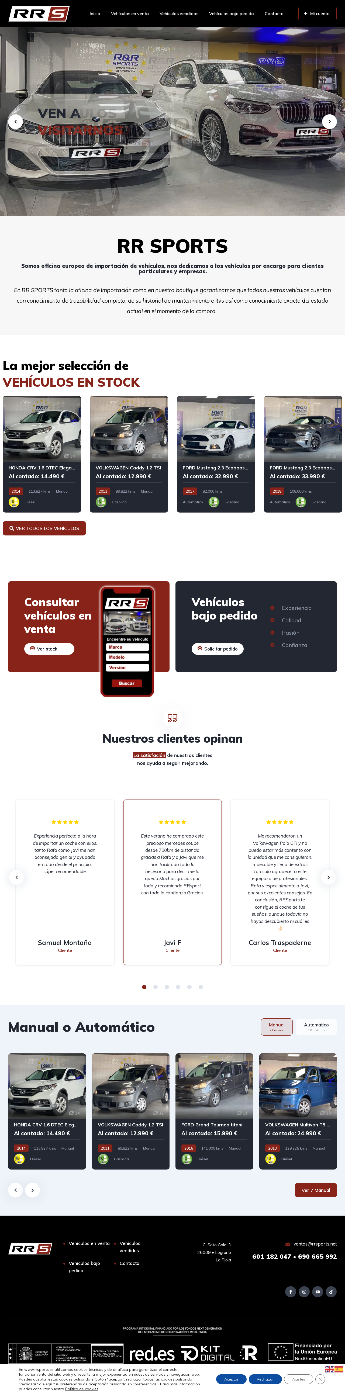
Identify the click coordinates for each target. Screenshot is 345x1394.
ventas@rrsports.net (314, 1244)
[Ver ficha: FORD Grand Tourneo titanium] (214, 1111)
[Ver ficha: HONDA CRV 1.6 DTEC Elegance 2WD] (42, 454)
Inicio (95, 13)
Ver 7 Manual (316, 1190)
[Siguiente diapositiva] (32, 1190)
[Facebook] (290, 1291)
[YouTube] (317, 1291)
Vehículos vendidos (179, 13)
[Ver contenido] (172, 121)
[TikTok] (331, 1291)
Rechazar (265, 1379)
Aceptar (231, 1379)
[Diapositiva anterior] (15, 1190)
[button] (144, 987)
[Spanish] (339, 1368)
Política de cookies (81, 1388)
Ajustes (298, 1379)
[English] (329, 1368)
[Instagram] (304, 1291)
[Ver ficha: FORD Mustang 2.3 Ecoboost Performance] (216, 454)
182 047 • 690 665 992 (294, 1256)
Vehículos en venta (130, 13)
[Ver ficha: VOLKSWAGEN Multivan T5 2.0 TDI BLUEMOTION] (298, 1111)
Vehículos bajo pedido (231, 13)
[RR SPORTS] (39, 13)
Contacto (274, 13)
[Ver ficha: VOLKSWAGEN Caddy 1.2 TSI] (129, 454)
